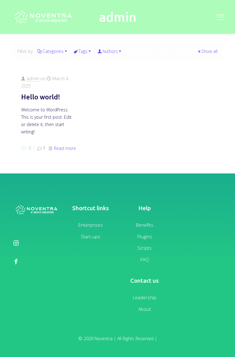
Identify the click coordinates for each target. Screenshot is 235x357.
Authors (110, 51)
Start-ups (90, 236)
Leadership (144, 297)
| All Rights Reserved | (135, 338)
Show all (209, 51)
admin (33, 78)
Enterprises (90, 225)
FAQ (144, 259)
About (144, 309)
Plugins (144, 236)
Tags (83, 51)
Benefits (144, 225)
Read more (65, 148)
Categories (53, 51)
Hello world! (40, 97)
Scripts (144, 248)
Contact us (144, 280)
